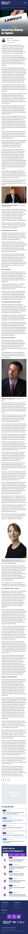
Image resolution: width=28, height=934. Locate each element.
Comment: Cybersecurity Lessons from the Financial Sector (13, 842)
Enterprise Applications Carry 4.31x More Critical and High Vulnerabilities (17, 895)
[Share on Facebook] (4, 780)
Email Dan (8, 40)
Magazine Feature (6, 26)
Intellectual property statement (7, 930)
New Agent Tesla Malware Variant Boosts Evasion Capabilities (17, 860)
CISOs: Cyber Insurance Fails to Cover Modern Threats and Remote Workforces (13, 813)
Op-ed (15, 906)
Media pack (4, 912)
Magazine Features (16, 7)
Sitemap (3, 932)
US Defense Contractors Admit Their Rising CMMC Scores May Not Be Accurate (17, 868)
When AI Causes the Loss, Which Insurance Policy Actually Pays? (13, 820)
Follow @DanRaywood (15, 40)
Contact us (4, 907)
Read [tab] (5, 854)
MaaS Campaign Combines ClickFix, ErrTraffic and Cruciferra (17, 881)
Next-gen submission (18, 907)
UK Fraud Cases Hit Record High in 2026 (17, 888)
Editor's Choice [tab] (22, 855)
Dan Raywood (10, 38)
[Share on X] (8, 780)
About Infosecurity (5, 904)
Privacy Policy (12, 929)
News (4, 810)
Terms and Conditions (6, 929)
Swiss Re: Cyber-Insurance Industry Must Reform (12, 828)
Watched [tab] (16, 854)
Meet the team (4, 906)
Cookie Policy (22, 930)
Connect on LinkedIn (10, 42)
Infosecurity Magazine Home (7, 7)
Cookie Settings (16, 930)
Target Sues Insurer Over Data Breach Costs (13, 835)
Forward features (17, 904)
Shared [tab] (11, 854)
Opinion (4, 818)
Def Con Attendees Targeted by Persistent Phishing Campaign (16, 874)
